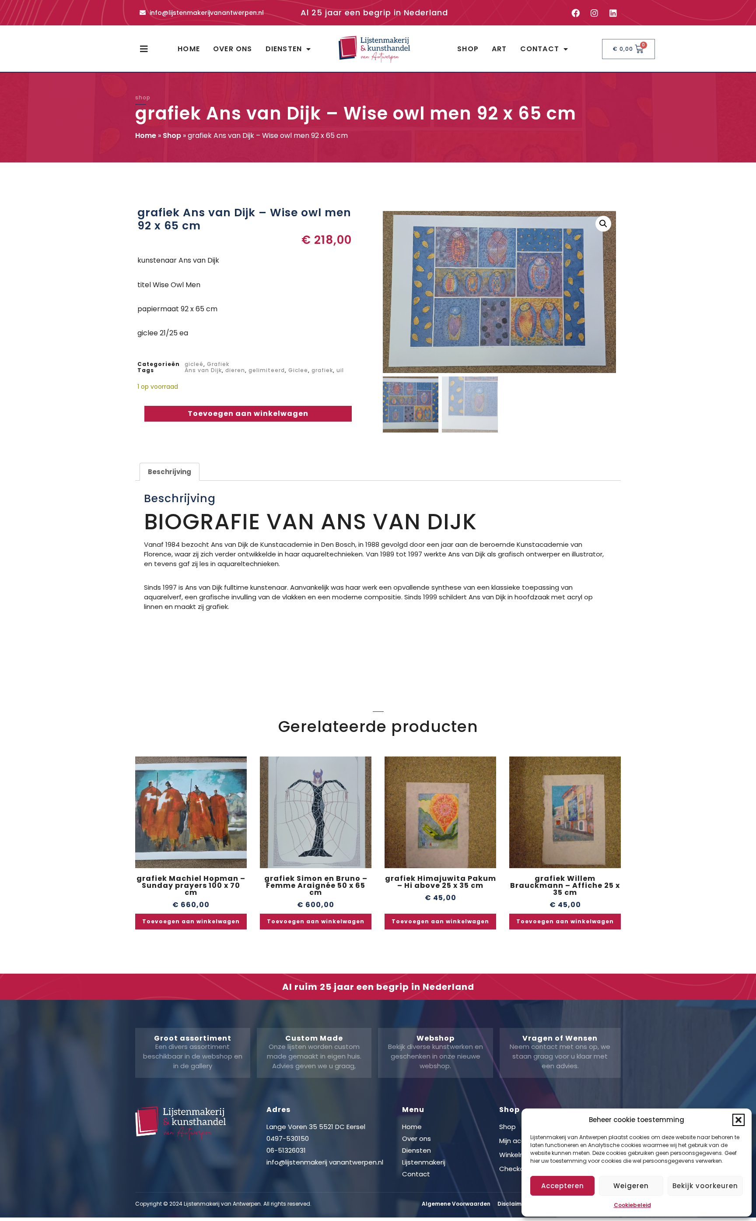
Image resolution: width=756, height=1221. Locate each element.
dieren (235, 370)
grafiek (322, 370)
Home (189, 49)
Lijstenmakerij (423, 1162)
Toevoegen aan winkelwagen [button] (191, 921)
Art (499, 49)
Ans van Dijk (203, 370)
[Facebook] (575, 12)
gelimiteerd (266, 370)
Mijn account (519, 1140)
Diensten (284, 49)
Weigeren (631, 1185)
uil (340, 370)
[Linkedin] (613, 12)
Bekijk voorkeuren (705, 1185)
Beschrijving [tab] (169, 471)
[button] (738, 1119)
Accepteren (562, 1185)
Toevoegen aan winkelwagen (248, 413)
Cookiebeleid (632, 1205)
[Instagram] (594, 12)
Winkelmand (519, 1154)
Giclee (298, 370)
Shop (468, 49)
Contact (539, 49)
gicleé (194, 364)
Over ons (232, 49)
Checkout (515, 1168)
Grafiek (218, 364)
